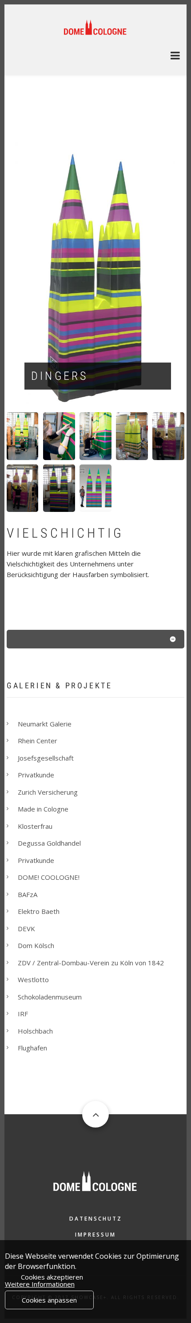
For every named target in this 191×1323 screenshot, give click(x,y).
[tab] (95, 641)
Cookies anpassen (49, 1300)
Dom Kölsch (36, 945)
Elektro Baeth (39, 911)
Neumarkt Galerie (45, 723)
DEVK (26, 928)
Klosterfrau (35, 826)
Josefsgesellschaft (46, 757)
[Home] (95, 1180)
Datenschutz (95, 1218)
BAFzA (27, 894)
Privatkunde (36, 774)
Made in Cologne (43, 808)
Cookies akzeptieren (52, 1276)
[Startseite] (95, 26)
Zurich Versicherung (48, 792)
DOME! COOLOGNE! (49, 877)
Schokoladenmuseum (50, 996)
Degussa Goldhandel (49, 843)
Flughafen (32, 1047)
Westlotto (33, 979)
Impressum (95, 1234)
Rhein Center (37, 740)
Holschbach (35, 1030)
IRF (23, 1013)
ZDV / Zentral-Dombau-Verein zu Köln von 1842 (91, 962)
